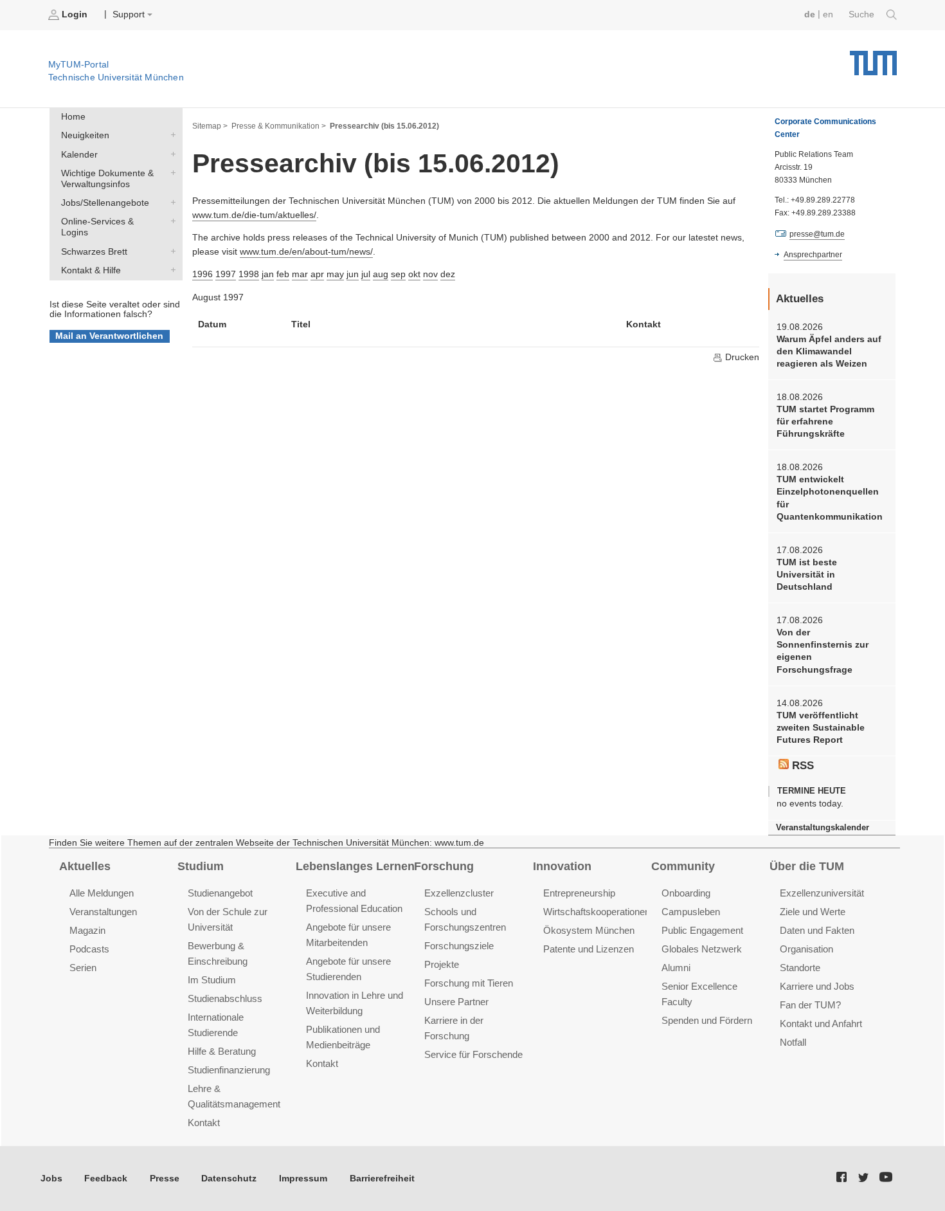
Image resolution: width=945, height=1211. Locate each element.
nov (430, 274)
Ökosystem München (588, 930)
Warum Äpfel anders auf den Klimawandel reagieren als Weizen (829, 351)
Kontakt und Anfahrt (821, 1023)
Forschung (444, 866)
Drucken (741, 357)
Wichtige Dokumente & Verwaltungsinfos (170, 172)
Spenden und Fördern (707, 1020)
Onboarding (686, 893)
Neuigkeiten (170, 135)
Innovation (562, 866)
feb (282, 274)
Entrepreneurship (579, 893)
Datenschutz (228, 1178)
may (335, 274)
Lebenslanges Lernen (355, 866)
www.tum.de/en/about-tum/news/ (306, 252)
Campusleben (691, 911)
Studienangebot (220, 893)
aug (380, 274)
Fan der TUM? (810, 1004)
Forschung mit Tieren (468, 983)
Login (74, 14)
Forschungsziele (459, 945)
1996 (202, 274)
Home (73, 117)
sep (398, 274)
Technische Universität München (873, 58)
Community (683, 866)
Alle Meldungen (101, 893)
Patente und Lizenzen (588, 948)
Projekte (441, 964)
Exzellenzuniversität (822, 893)
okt (414, 274)
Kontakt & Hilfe (170, 269)
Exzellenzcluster (459, 893)
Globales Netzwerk (702, 948)
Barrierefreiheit (382, 1178)
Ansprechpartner (813, 254)
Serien (82, 967)
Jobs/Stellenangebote (170, 202)
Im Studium (212, 979)
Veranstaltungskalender (822, 827)
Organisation (806, 948)
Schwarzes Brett (170, 250)
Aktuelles (85, 866)
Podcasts (89, 948)
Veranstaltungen (103, 911)
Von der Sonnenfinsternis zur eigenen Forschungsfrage (823, 651)
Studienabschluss (225, 998)
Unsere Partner (456, 1001)
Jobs (51, 1178)
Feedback (105, 1178)
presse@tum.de (817, 234)
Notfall (793, 1042)
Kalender (170, 153)
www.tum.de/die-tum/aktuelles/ (254, 215)
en (828, 14)
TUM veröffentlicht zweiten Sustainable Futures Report (821, 728)
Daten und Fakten (817, 930)
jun (352, 274)
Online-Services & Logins (170, 221)
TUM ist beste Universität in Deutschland (807, 575)
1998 (249, 274)
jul (365, 274)
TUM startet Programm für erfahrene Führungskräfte (825, 422)
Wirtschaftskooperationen (596, 911)
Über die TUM (807, 866)
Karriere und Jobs (817, 986)
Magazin (87, 930)
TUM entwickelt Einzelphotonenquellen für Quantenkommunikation (830, 498)
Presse (164, 1178)
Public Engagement (702, 930)
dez (447, 274)
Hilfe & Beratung (222, 1051)
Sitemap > (210, 126)
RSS (801, 766)
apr (317, 274)
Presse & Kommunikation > (278, 126)
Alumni (676, 967)
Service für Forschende (473, 1054)
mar (300, 274)
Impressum (303, 1178)
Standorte (800, 967)
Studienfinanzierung (229, 1069)
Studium (200, 866)
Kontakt (204, 1122)
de (809, 14)
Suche (863, 14)
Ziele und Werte (812, 911)
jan (268, 274)
